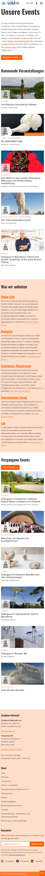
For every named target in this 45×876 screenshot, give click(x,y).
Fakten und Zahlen (9, 785)
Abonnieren (36, 844)
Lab (3, 423)
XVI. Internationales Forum (16, 220)
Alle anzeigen (9, 467)
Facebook (25, 861)
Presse (4, 797)
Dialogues (7, 331)
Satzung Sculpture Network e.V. (15, 789)
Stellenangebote (8, 802)
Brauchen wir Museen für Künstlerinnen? (15, 539)
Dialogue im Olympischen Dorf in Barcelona (19, 615)
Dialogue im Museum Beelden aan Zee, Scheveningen (20, 576)
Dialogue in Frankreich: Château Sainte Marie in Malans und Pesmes (20, 500)
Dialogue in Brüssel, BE (14, 653)
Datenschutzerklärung (17, 855)
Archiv (4, 325)
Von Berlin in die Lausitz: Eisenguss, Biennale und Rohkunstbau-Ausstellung (21, 181)
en (27, 3)
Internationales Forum (14, 397)
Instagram (9, 861)
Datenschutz (6, 793)
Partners (5, 777)
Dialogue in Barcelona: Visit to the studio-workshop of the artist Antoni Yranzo (21, 259)
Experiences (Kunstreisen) (16, 366)
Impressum (6, 781)
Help (3, 773)
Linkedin (39, 861)
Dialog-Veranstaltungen (18, 41)
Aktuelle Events (32, 322)
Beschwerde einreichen (11, 806)
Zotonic (23, 874)
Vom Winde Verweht (12, 690)
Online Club (8, 296)
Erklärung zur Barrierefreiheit (13, 821)
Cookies (4, 810)
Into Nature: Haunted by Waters (18, 104)
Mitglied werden (10, 57)
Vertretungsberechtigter (12, 749)
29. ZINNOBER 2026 (11, 141)
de (31, 3)
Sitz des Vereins (8, 731)
